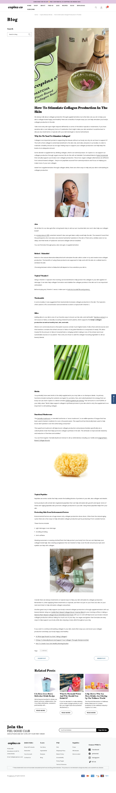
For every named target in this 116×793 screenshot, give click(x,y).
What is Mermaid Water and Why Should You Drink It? (70, 696)
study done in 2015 (43, 235)
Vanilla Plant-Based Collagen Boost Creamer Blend (68, 612)
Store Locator (76, 754)
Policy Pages (60, 761)
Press (74, 747)
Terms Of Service (61, 764)
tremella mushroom (43, 418)
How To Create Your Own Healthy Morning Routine (52, 643)
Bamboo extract (99, 317)
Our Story (43, 747)
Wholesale (81, 5)
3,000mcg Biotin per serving (75, 401)
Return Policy (60, 754)
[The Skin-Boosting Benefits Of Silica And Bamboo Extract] (71, 362)
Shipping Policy (60, 750)
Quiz (57, 5)
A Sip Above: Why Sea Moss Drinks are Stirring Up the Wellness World (96, 696)
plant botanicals (102, 155)
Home (29, 5)
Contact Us (27, 757)
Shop (36, 5)
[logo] (15, 7)
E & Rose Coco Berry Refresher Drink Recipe (44, 695)
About (43, 5)
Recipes (65, 5)
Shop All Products (29, 747)
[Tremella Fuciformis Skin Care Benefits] (71, 465)
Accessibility (60, 757)
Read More (40, 710)
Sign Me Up (102, 730)
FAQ (57, 747)
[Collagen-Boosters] (71, 195)
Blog (72, 5)
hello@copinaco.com (17, 757)
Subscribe (31, 9)
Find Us (50, 5)
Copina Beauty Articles (46, 14)
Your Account (28, 754)
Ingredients (43, 750)
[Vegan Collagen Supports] (71, 570)
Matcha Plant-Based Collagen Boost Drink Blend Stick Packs (53, 615)
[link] (96, 7)
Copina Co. (12, 776)
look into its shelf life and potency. (78, 289)
